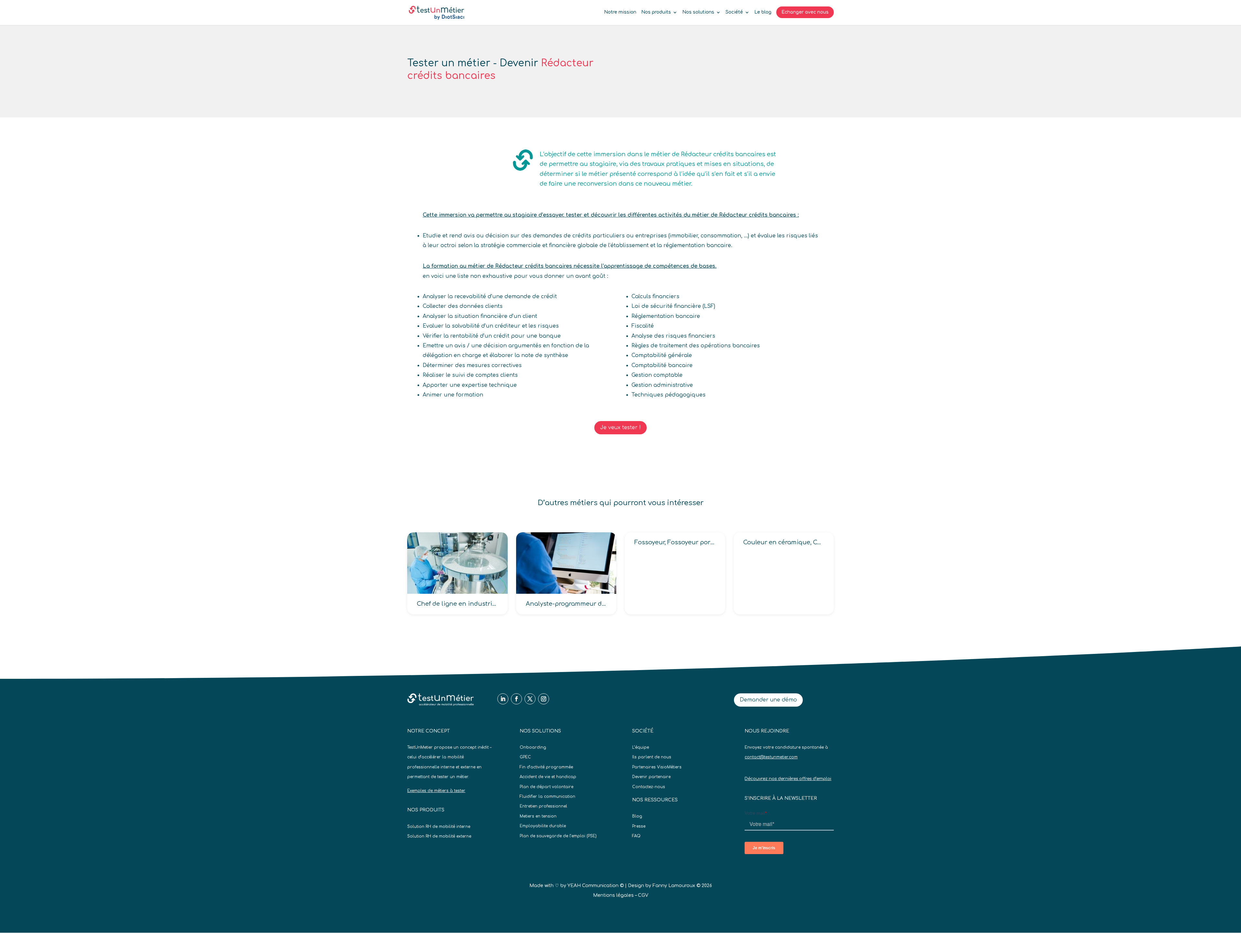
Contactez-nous (648, 787)
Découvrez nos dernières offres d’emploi (788, 778)
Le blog (762, 12)
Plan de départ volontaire (546, 787)
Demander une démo (768, 700)
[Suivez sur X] (530, 698)
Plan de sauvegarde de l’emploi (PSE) (558, 836)
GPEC (525, 757)
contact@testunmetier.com (771, 757)
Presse (638, 826)
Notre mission (620, 12)
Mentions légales (613, 895)
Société (734, 12)
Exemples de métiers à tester (436, 790)
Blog (637, 816)
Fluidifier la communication (547, 796)
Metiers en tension (538, 816)
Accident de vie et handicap (548, 777)
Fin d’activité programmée (546, 767)
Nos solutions (698, 12)
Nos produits (656, 12)
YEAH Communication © (595, 885)
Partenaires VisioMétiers (657, 767)
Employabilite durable (543, 826)
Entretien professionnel (543, 806)
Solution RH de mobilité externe (439, 836)
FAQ (636, 836)
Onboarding (533, 747)
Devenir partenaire (651, 777)
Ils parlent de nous (651, 757)
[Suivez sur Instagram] (543, 698)
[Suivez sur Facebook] (516, 698)
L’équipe (640, 747)
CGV (643, 895)
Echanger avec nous (805, 12)
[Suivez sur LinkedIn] (502, 698)
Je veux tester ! (620, 427)
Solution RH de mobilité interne (438, 826)
